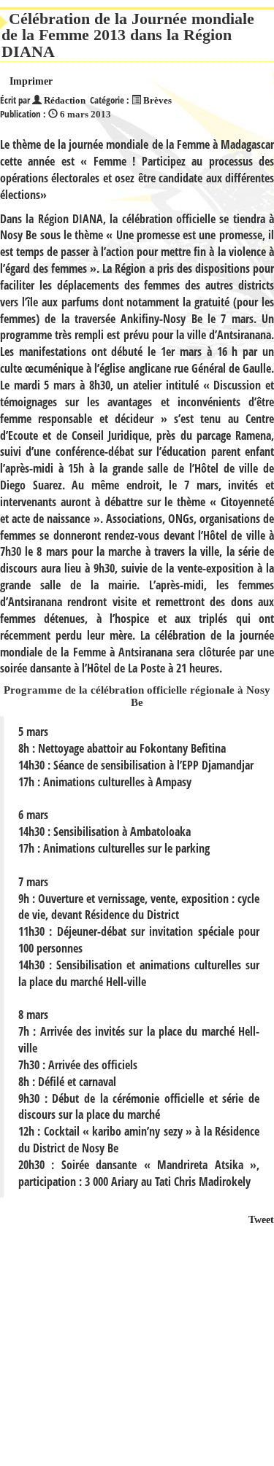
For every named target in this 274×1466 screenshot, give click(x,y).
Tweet (261, 1219)
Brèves (157, 101)
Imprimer (31, 81)
